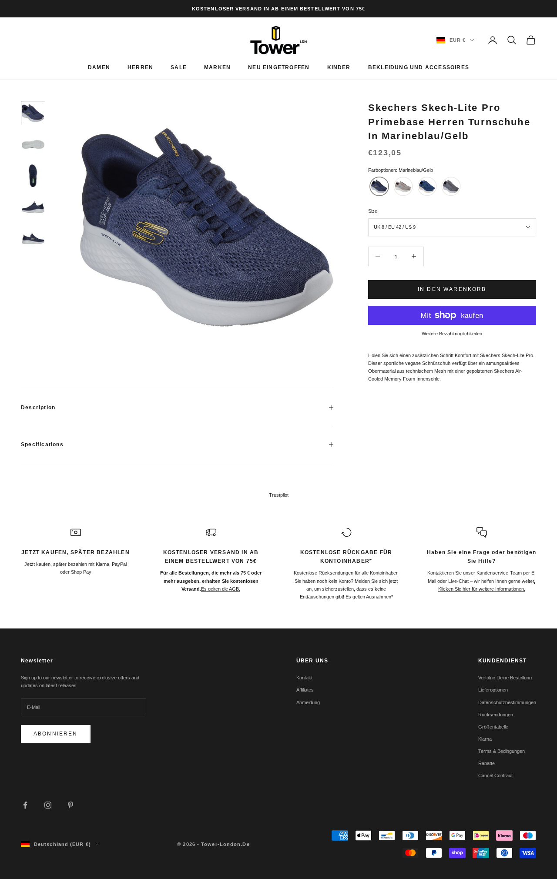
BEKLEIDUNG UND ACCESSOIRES (418, 67)
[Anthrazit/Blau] (451, 186)
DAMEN (99, 67)
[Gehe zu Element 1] (33, 113)
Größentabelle (493, 726)
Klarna (485, 739)
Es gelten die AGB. (220, 589)
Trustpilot (279, 495)
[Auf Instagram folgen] (48, 805)
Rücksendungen (495, 714)
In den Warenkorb (452, 289)
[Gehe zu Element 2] (33, 144)
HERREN (140, 67)
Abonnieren (56, 734)
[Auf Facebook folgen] (25, 805)
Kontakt (304, 677)
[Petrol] (427, 186)
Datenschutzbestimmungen (507, 702)
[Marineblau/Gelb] (379, 186)
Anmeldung (308, 702)
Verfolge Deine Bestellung (505, 677)
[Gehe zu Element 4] (33, 207)
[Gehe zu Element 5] (33, 238)
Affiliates (305, 689)
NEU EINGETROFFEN (278, 67)
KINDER (339, 67)
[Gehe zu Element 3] (33, 176)
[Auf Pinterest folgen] (70, 805)
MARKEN (217, 67)
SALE (179, 67)
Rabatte (486, 763)
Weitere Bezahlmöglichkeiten (452, 333)
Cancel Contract (495, 775)
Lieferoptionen (493, 689)
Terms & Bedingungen (501, 751)
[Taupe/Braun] (403, 186)
